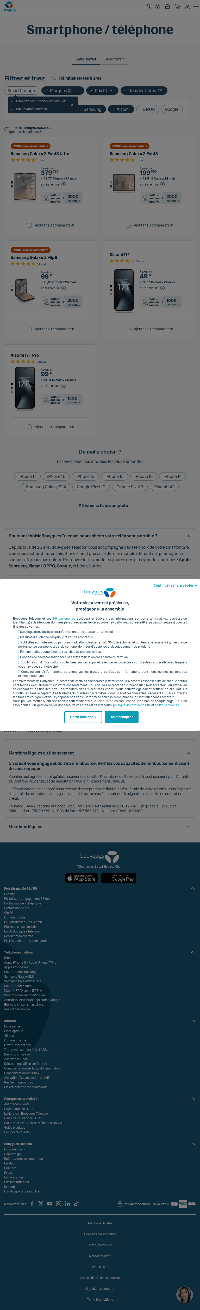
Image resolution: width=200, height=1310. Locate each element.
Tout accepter (121, 717)
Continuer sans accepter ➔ (175, 586)
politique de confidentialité (132, 705)
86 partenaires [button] (64, 618)
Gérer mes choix (83, 717)
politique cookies (167, 705)
